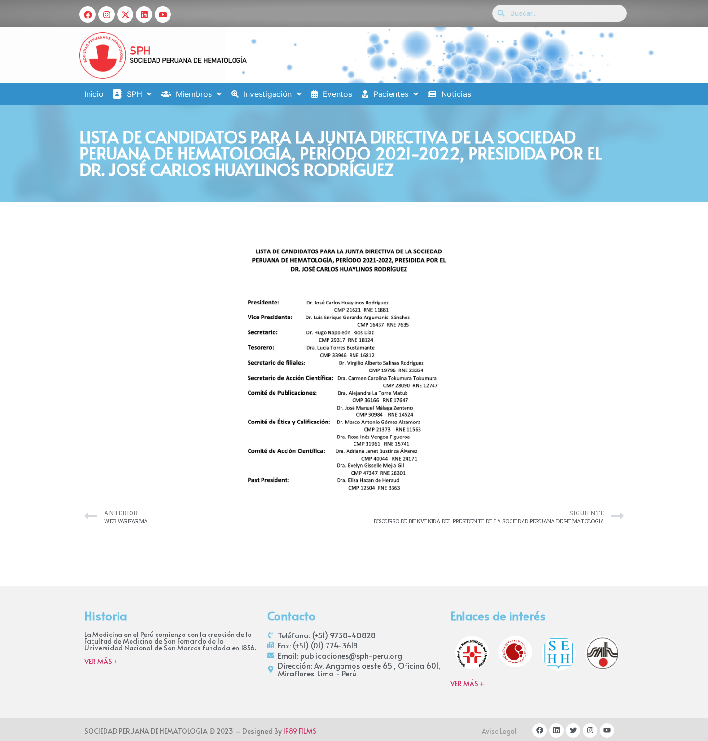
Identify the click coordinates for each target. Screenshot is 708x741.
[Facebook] (87, 14)
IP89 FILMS (299, 731)
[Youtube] (163, 14)
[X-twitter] (125, 14)
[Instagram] (106, 14)
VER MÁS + (101, 661)
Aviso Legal (499, 731)
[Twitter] (573, 730)
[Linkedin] (144, 14)
